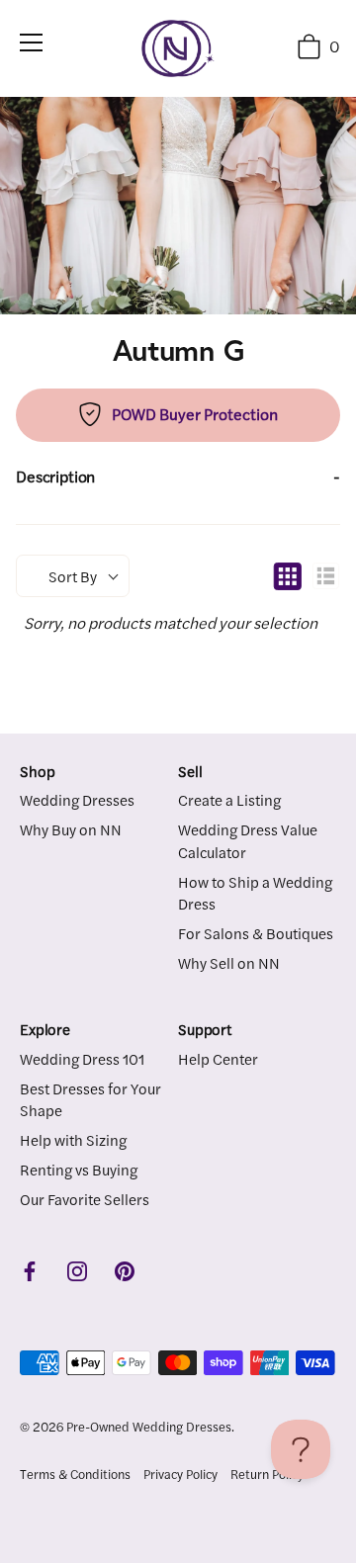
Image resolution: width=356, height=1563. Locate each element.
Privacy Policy (180, 1474)
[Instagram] (77, 1268)
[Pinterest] (124, 1268)
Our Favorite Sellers (84, 1198)
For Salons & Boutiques (255, 932)
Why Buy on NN (71, 829)
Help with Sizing (73, 1139)
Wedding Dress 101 (82, 1058)
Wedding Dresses (77, 799)
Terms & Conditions (75, 1474)
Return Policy (267, 1474)
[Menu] (31, 42)
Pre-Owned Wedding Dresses (148, 1426)
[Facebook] (30, 1268)
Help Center (218, 1058)
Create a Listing (229, 799)
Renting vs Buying (78, 1169)
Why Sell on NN (229, 962)
